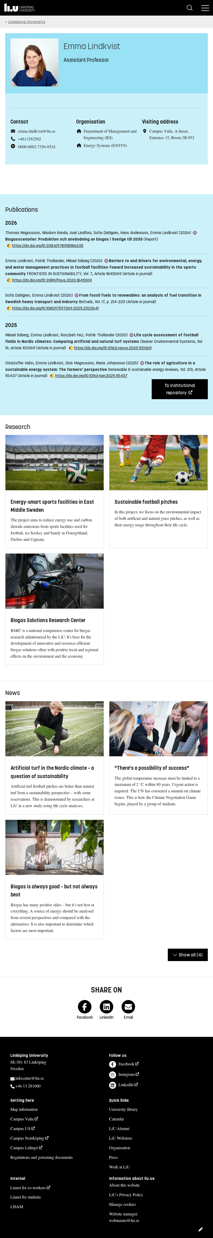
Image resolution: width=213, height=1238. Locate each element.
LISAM (16, 1206)
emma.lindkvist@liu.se (36, 131)
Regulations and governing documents (41, 1157)
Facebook (126, 1063)
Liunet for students (25, 1197)
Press (113, 1157)
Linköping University (26, 22)
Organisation (119, 1147)
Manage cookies (122, 1204)
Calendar (116, 1118)
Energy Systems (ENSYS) (105, 145)
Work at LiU (119, 1166)
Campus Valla (22, 1118)
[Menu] (205, 8)
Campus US (20, 1128)
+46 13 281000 (28, 1086)
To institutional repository (179, 389)
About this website (124, 1185)
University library (123, 1109)
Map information (24, 1109)
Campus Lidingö (24, 1147)
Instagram (126, 1074)
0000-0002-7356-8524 (36, 146)
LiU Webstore (120, 1138)
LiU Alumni (119, 1128)
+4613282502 (29, 138)
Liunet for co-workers (28, 1187)
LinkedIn (126, 1084)
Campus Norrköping (27, 1138)
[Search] (189, 8)
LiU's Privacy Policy (126, 1194)
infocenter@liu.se (29, 1078)
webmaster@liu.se (124, 1220)
